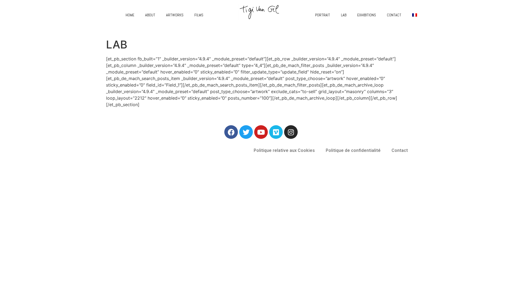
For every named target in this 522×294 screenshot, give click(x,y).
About (150, 15)
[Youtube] (261, 132)
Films (198, 15)
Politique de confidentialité (353, 150)
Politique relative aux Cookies (284, 150)
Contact (394, 15)
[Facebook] (231, 132)
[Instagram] (291, 132)
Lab (343, 15)
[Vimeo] (276, 132)
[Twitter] (246, 132)
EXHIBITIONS (366, 15)
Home (130, 15)
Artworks (175, 15)
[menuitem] (414, 15)
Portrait (322, 15)
